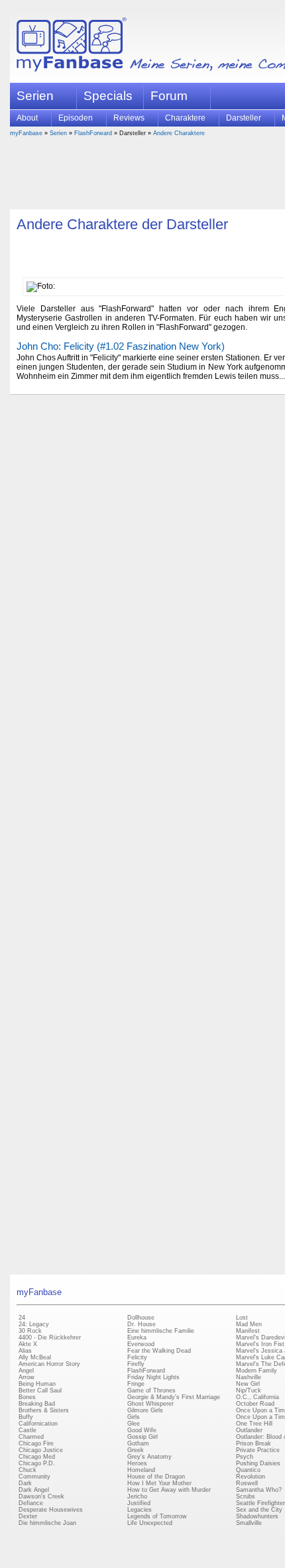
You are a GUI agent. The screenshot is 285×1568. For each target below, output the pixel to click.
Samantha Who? (259, 1490)
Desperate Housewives (51, 1509)
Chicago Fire (36, 1443)
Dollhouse (140, 1317)
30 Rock (30, 1331)
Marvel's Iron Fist (260, 1344)
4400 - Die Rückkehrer (50, 1337)
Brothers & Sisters (44, 1410)
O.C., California (257, 1397)
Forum (169, 96)
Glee (133, 1423)
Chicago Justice (41, 1450)
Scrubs (245, 1496)
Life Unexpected (149, 1523)
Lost (242, 1317)
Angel (26, 1370)
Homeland (141, 1470)
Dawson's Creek (41, 1496)
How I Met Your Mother (159, 1483)
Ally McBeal (35, 1357)
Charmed (31, 1437)
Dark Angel (34, 1490)
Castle (27, 1430)
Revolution (250, 1476)
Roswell (247, 1483)
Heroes (137, 1463)
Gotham (138, 1443)
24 (22, 1317)
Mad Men (249, 1324)
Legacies (139, 1509)
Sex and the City (259, 1509)
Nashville (248, 1377)
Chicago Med (37, 1456)
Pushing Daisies (258, 1463)
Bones (27, 1397)
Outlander (249, 1430)
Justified (138, 1503)
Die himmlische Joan (47, 1523)
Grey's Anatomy (149, 1456)
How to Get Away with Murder (169, 1490)
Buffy (26, 1417)
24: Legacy (34, 1324)
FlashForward (93, 133)
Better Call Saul (40, 1390)
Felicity (137, 1357)
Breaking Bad (37, 1403)
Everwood (140, 1344)
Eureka (136, 1337)
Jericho (137, 1496)
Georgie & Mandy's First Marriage (173, 1397)
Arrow (26, 1377)
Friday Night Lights (153, 1377)
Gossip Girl (142, 1437)
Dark (25, 1483)
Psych (244, 1456)
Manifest (248, 1331)
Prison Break (253, 1443)
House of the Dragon (156, 1476)
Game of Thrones (151, 1390)
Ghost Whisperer (150, 1403)
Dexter (28, 1516)
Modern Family (256, 1370)
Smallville (249, 1523)
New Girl (248, 1384)
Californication (38, 1423)
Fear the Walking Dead (159, 1350)
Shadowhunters (257, 1516)
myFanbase (26, 133)
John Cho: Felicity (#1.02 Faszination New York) (121, 346)
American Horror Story (49, 1364)
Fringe (135, 1384)
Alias (25, 1350)
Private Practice (258, 1450)
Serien (58, 133)
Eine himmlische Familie (160, 1331)
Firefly (135, 1364)
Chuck (27, 1470)
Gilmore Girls (145, 1410)
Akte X (28, 1344)
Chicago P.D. (37, 1463)
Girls (133, 1417)
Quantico (248, 1470)
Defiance (31, 1503)
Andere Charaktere (179, 133)
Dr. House (141, 1324)
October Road (255, 1403)
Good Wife (141, 1430)
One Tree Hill (254, 1423)
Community (34, 1476)
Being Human (37, 1384)
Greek (135, 1450)
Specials (108, 96)
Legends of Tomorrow (157, 1516)
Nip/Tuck (248, 1390)
